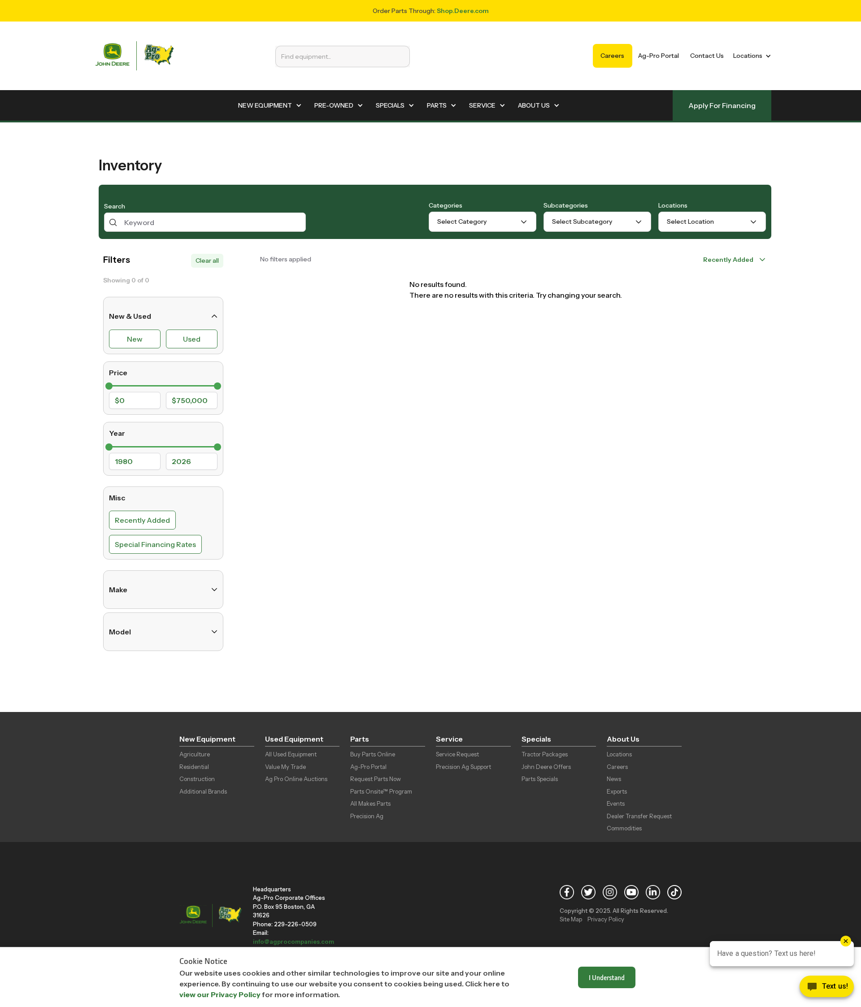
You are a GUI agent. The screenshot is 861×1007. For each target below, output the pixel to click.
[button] (750, 56)
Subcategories (566, 205)
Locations (672, 205)
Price (118, 372)
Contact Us (707, 56)
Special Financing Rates (155, 544)
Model (120, 631)
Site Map (571, 919)
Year (117, 433)
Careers (612, 56)
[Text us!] (826, 988)
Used (191, 338)
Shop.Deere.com (463, 11)
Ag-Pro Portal (658, 56)
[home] (134, 55)
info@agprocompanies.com (293, 941)
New (135, 338)
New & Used (130, 316)
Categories (445, 205)
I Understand (607, 977)
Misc (117, 497)
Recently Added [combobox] (728, 260)
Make (118, 589)
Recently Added (142, 520)
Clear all (207, 260)
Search (114, 206)
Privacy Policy (605, 919)
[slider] (108, 386)
